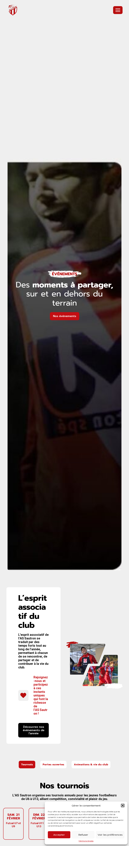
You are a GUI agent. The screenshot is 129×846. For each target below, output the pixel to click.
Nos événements (64, 316)
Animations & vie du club (91, 764)
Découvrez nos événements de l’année (33, 730)
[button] (122, 805)
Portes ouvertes (53, 764)
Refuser (83, 834)
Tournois (27, 764)
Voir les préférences (110, 834)
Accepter (59, 834)
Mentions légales (86, 841)
